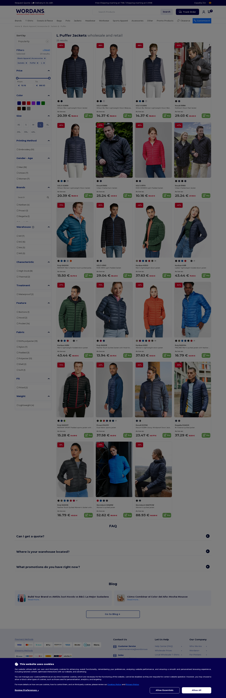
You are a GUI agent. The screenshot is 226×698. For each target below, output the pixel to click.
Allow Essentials (164, 690)
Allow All (196, 690)
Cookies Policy (114, 684)
